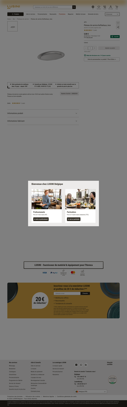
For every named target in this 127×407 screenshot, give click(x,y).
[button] (47, 206)
